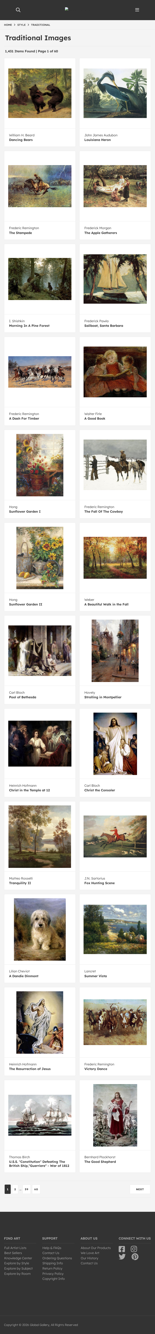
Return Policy (52, 1268)
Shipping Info (52, 1263)
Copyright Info (53, 1279)
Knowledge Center (18, 1258)
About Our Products (96, 1248)
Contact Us (50, 1253)
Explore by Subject (18, 1268)
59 (26, 1189)
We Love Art (90, 1253)
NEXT (140, 1189)
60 (36, 1189)
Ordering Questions (57, 1258)
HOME (8, 24)
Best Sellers (13, 1253)
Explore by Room (17, 1274)
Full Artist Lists (15, 1248)
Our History (89, 1258)
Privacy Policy (53, 1274)
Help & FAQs (51, 1248)
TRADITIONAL (40, 24)
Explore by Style (16, 1263)
